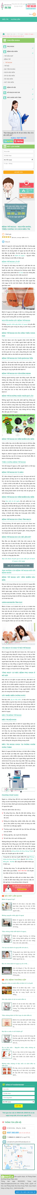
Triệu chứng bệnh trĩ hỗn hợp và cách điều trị (16, 1015)
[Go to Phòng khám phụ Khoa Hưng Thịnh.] (3, 34)
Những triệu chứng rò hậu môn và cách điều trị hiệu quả (18, 1064)
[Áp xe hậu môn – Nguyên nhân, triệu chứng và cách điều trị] (7, 1055)
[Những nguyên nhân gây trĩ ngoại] (7, 922)
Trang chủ (9, 14)
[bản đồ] (18, 1168)
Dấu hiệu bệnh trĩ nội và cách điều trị (14, 999)
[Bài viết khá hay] (7, 237)
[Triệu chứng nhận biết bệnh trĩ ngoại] (7, 939)
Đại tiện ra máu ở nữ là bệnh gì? (12, 1031)
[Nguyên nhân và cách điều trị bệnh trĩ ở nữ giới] (7, 990)
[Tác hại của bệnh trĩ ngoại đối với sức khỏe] (7, 955)
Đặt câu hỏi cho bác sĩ (25, 1192)
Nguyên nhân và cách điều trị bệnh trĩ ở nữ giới (17, 983)
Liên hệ (13, 24)
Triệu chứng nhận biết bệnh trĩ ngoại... (14, 931)
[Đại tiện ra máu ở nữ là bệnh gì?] (7, 1038)
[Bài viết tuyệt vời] (10, 237)
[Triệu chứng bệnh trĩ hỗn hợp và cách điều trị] (7, 1022)
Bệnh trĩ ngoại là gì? (8, 899)
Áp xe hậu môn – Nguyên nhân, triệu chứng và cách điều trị (18, 1048)
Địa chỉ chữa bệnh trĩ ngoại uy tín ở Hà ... (15, 963)
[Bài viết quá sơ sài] (3, 237)
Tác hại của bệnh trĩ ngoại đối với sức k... (15, 947)
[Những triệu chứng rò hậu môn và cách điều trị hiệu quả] (7, 1071)
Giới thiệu (20, 14)
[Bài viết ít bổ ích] (5, 237)
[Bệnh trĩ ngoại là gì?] (7, 906)
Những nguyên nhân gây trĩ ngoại (13, 915)
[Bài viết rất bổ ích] (8, 237)
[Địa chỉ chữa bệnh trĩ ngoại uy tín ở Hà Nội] (7, 971)
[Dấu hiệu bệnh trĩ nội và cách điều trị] (7, 1006)
